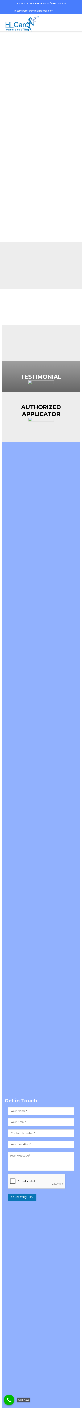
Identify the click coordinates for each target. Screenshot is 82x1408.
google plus (76, 10)
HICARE (29, 145)
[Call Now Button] (9, 1400)
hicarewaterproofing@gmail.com (33, 10)
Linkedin (71, 10)
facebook (65, 10)
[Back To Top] (72, 1398)
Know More (17, 227)
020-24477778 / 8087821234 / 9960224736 (40, 3)
